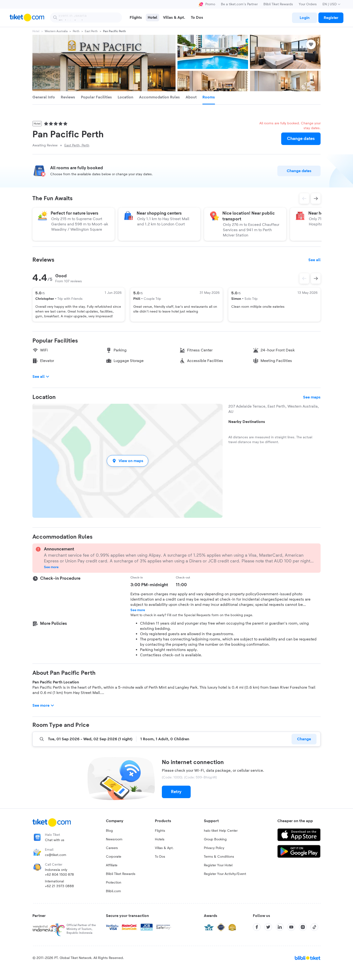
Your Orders (308, 4)
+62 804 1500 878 (59, 875)
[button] (127, 461)
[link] (304, 17)
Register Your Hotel (218, 865)
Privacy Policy (214, 848)
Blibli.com (113, 891)
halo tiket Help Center (220, 831)
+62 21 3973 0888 (59, 886)
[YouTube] (291, 927)
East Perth (91, 31)
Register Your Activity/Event (225, 874)
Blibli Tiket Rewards (278, 4)
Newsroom (114, 839)
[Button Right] (316, 278)
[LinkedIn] (280, 927)
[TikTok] (314, 927)
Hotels (159, 839)
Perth (76, 31)
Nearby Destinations (246, 421)
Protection (113, 882)
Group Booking (215, 839)
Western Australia (56, 31)
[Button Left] (304, 278)
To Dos (160, 857)
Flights (160, 831)
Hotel (35, 31)
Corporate (113, 857)
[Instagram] (303, 927)
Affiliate (111, 865)
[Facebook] (257, 927)
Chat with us (54, 840)
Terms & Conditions (219, 857)
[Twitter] (268, 927)
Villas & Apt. (164, 848)
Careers (112, 848)
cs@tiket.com (55, 855)
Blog (109, 831)
